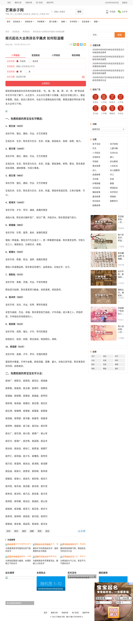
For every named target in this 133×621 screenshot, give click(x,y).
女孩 (104, 360)
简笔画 (113, 196)
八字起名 (96, 153)
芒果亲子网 (14, 10)
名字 (116, 356)
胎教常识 (114, 201)
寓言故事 (96, 166)
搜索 (79, 12)
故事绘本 (28, 22)
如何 (8, 531)
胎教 (63, 22)
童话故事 (96, 196)
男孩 (39, 531)
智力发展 (52, 22)
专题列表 (28, 3)
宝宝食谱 (85, 22)
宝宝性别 (11, 71)
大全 (93, 360)
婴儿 (112, 157)
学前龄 (95, 161)
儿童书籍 (114, 148)
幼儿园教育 (115, 170)
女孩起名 (96, 157)
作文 (94, 148)
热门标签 (39, 3)
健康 (96, 22)
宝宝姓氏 (11, 66)
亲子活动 (96, 144)
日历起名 (96, 188)
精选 (104, 369)
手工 (112, 174)
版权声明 (50, 3)
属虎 (24, 531)
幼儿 (94, 170)
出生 (104, 356)
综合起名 (96, 201)
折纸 (112, 179)
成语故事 (96, 174)
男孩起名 (26, 32)
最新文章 (18, 3)
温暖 (32, 531)
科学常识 (114, 192)
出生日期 (11, 77)
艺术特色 (73, 22)
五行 (93, 356)
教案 (112, 183)
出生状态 (11, 61)
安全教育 (114, 161)
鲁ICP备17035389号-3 (74, 617)
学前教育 (40, 22)
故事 (116, 364)
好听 (116, 360)
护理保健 (96, 183)
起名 (47, 531)
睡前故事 (96, 192)
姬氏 (16, 531)
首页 (9, 3)
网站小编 (8, 44)
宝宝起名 (16, 22)
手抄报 (95, 179)
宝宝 (104, 364)
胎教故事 (96, 205)
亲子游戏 (114, 144)
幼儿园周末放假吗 (14, 603)
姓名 (93, 364)
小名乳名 (114, 166)
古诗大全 (114, 153)
